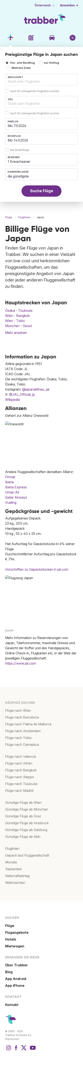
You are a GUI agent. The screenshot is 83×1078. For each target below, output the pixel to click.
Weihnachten (15, 882)
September (13, 869)
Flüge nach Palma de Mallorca (28, 724)
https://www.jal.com (20, 663)
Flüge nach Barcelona (22, 717)
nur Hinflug (51, 63)
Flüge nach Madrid (19, 790)
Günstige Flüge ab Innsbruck (27, 823)
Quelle (9, 630)
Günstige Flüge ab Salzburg (26, 830)
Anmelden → (69, 5)
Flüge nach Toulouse (21, 784)
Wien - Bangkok (17, 315)
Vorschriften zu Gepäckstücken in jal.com (36, 569)
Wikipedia (12, 399)
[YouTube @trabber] (32, 1050)
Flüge (9, 926)
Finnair (10, 477)
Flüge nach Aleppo (19, 777)
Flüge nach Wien (18, 710)
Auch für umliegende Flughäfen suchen (34, 91)
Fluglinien (12, 848)
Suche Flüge (41, 191)
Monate (11, 862)
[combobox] (41, 80)
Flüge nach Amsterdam (23, 731)
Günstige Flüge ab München (26, 809)
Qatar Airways (16, 497)
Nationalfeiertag (17, 876)
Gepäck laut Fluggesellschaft (27, 855)
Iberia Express (16, 487)
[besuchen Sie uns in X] (23, 1050)
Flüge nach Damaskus (22, 744)
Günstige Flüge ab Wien (23, 802)
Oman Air (12, 492)
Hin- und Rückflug (22, 63)
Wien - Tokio (15, 321)
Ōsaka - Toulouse (19, 310)
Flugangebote (17, 932)
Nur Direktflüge (19, 150)
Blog (9, 972)
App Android (15, 979)
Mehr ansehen (16, 332)
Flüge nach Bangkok (21, 770)
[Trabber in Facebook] (16, 1050)
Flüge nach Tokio (18, 738)
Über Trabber (16, 965)
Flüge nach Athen (18, 763)
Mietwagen (14, 946)
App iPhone (14, 985)
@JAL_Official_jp (22, 394)
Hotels (10, 939)
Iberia (9, 482)
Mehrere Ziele (21, 68)
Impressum (12, 1038)
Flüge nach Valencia (20, 756)
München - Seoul (18, 326)
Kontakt (12, 1005)
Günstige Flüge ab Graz (23, 816)
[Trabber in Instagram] (8, 1050)
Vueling (10, 502)
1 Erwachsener (19, 161)
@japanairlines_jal (35, 389)
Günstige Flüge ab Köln (22, 836)
